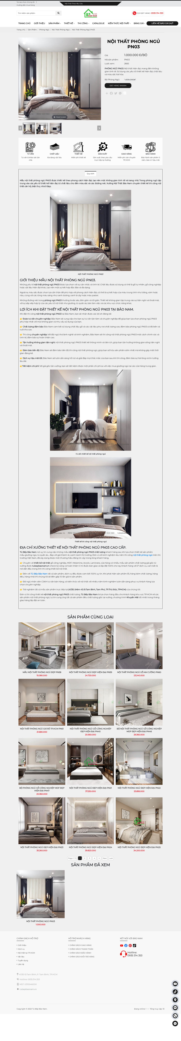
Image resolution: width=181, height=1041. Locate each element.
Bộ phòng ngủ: (112, 79)
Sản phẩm (54, 23)
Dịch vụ (21, 949)
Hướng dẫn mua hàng (26, 5)
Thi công (83, 23)
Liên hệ (21, 964)
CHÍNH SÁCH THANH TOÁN (81, 949)
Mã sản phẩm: (111, 59)
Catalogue (98, 23)
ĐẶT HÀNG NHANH (118, 85)
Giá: (106, 55)
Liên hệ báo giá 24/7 (162, 23)
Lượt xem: (110, 63)
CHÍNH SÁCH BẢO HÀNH (80, 953)
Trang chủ (24, 23)
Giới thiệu (39, 23)
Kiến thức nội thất (118, 23)
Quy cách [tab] (90, 174)
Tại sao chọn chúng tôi (26, 2)
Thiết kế (68, 23)
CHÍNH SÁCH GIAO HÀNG (81, 945)
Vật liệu (21, 957)
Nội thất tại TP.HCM (26, 953)
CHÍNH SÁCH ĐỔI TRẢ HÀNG (82, 957)
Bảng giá (139, 23)
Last (111, 858)
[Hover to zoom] (59, 79)
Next (105, 858)
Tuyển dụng (23, 960)
